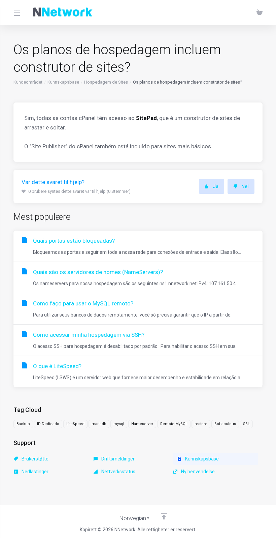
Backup (23, 424)
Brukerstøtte (34, 458)
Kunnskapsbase (63, 82)
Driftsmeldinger (117, 458)
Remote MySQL (173, 424)
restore (201, 424)
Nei (245, 186)
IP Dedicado (48, 424)
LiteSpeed (75, 424)
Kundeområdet (27, 82)
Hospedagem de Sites (106, 82)
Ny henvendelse (197, 471)
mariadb (99, 424)
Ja (215, 186)
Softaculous (225, 424)
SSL (246, 424)
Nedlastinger (34, 471)
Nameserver (142, 424)
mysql (118, 424)
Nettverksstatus (117, 471)
